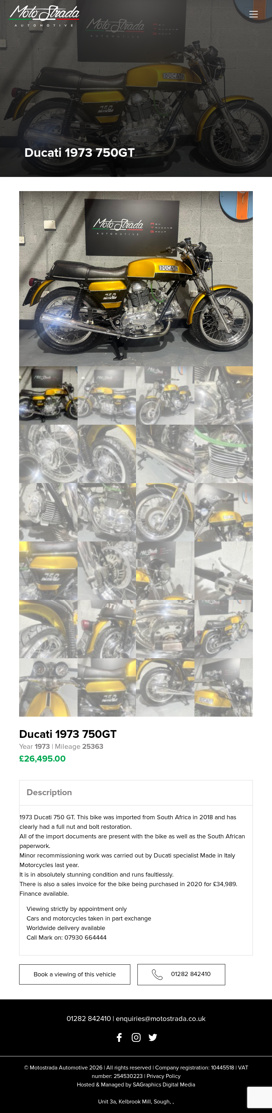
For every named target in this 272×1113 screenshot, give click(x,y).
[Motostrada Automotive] (43, 14)
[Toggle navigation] (254, 14)
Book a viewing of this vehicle (75, 974)
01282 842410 (191, 974)
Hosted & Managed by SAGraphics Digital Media (136, 1084)
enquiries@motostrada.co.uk (160, 1018)
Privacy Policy (164, 1076)
